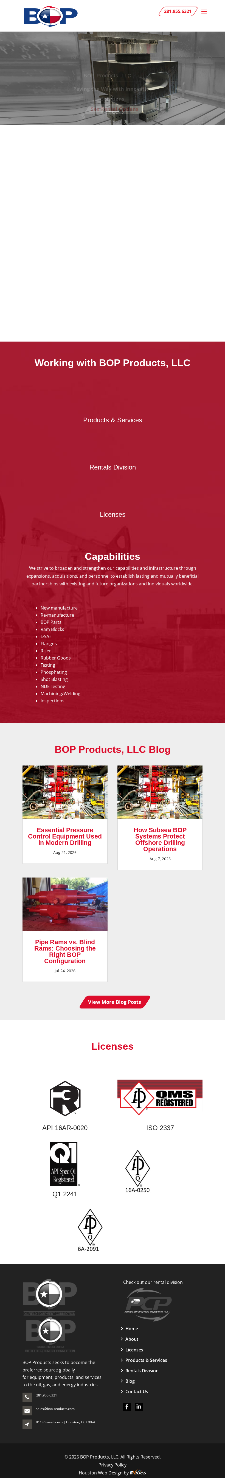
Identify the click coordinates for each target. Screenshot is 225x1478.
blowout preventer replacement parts (89, 229)
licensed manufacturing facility (83, 213)
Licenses (112, 514)
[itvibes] (138, 1473)
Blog (130, 1381)
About (131, 1339)
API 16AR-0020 (65, 1127)
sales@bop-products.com (55, 1408)
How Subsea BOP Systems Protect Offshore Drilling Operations (160, 839)
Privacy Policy (112, 1465)
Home (131, 1329)
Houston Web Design (101, 1473)
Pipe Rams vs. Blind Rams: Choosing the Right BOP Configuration (65, 951)
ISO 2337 (160, 1127)
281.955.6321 (46, 1395)
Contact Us (136, 1391)
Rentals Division (112, 467)
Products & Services (112, 420)
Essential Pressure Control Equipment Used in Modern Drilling (65, 836)
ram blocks (189, 221)
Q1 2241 (64, 1194)
